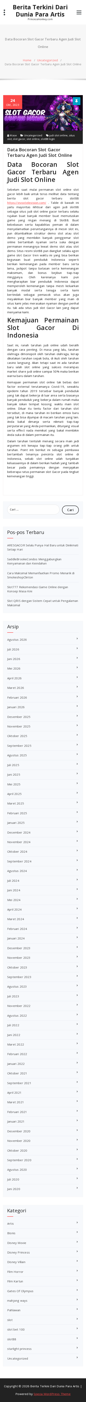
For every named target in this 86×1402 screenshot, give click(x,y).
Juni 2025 (13, 774)
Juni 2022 (13, 1035)
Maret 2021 (15, 1102)
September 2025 (19, 746)
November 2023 (19, 958)
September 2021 (19, 1083)
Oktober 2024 (17, 851)
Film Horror (15, 1272)
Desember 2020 (19, 1131)
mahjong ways (17, 1300)
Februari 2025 (17, 813)
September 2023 (19, 977)
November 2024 (19, 842)
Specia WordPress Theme (52, 1394)
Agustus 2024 (17, 871)
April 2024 (14, 909)
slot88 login (48, 139)
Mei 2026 (14, 668)
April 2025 (14, 794)
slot (10, 1320)
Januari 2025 (16, 823)
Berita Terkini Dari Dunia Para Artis (40, 11)
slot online (33, 139)
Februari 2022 (17, 1054)
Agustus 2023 (17, 986)
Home (27, 60)
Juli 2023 (13, 996)
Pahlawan (14, 1310)
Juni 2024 (13, 890)
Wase (13, 135)
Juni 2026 (13, 659)
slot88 (11, 1339)
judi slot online (58, 135)
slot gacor (19, 139)
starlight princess (19, 1349)
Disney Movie (16, 1243)
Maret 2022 (15, 1044)
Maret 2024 (15, 919)
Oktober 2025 (17, 736)
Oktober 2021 (17, 1073)
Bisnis (11, 1233)
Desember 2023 (19, 948)
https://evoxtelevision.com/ (26, 203)
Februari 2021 (17, 1112)
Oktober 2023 (17, 967)
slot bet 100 (16, 1329)
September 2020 (19, 1160)
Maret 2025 (15, 803)
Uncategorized (47, 60)
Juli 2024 (13, 881)
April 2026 (14, 678)
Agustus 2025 (17, 755)
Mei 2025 (14, 784)
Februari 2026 (17, 697)
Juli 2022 (13, 1025)
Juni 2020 (13, 1189)
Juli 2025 (13, 765)
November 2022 (19, 1006)
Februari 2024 (17, 929)
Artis (10, 1223)
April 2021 (14, 1092)
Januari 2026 (16, 707)
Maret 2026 (15, 688)
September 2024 (19, 861)
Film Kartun (15, 1281)
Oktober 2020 (17, 1150)
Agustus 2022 (17, 1015)
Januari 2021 (16, 1121)
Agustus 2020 (17, 1170)
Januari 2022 (16, 1064)
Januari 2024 (16, 938)
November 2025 (19, 726)
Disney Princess (18, 1252)
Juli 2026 (13, 649)
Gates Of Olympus (20, 1291)
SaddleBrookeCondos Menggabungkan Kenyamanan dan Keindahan (34, 561)
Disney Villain (16, 1262)
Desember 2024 (19, 832)
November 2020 (19, 1141)
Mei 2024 (14, 900)
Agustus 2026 (17, 639)
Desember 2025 (19, 717)
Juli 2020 (13, 1179)
